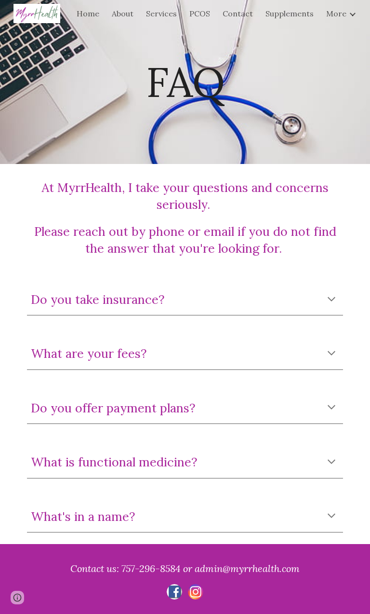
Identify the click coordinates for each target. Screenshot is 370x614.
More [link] (336, 13)
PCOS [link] (199, 13)
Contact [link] (238, 13)
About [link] (122, 13)
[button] (331, 300)
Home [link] (88, 13)
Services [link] (161, 13)
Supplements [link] (289, 13)
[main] (185, 81)
